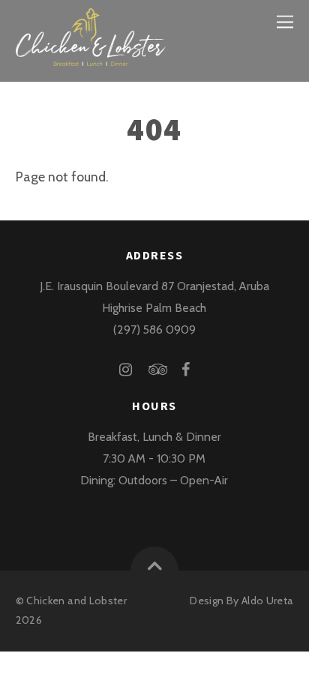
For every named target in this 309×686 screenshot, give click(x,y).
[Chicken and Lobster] (91, 56)
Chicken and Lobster (76, 600)
